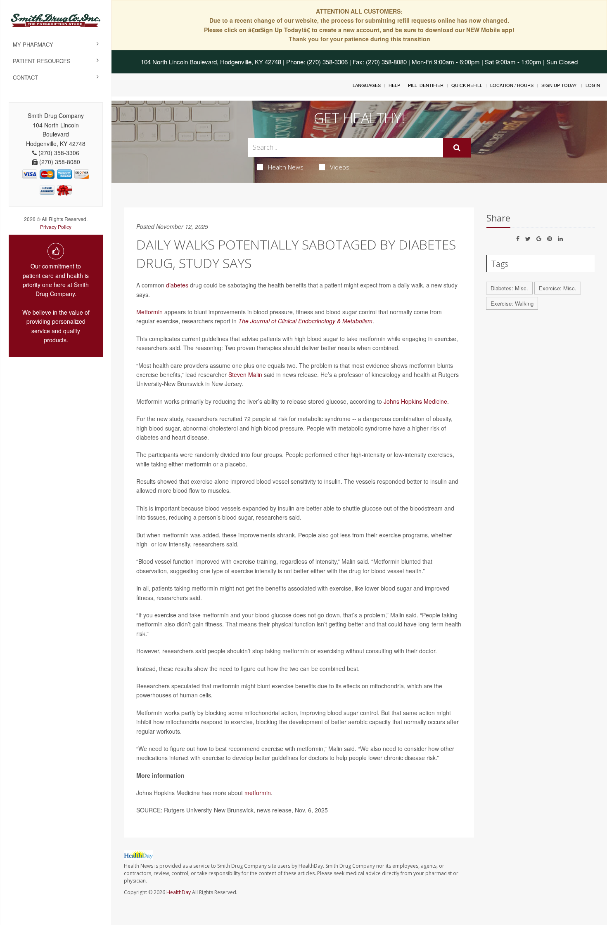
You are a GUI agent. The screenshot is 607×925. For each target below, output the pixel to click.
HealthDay (178, 892)
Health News (286, 167)
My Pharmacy (33, 44)
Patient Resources (42, 61)
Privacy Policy (55, 226)
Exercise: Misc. (557, 288)
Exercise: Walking (512, 303)
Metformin (149, 312)
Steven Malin (245, 374)
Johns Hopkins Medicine (415, 401)
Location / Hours (511, 85)
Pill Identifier (425, 85)
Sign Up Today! (559, 85)
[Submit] (457, 148)
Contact (25, 77)
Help (394, 85)
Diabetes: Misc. (509, 288)
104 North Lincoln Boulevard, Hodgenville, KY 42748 (211, 61)
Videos (339, 167)
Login (593, 85)
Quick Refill (466, 85)
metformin (257, 792)
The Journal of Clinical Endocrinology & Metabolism (305, 321)
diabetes (177, 285)
